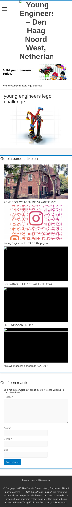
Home (5, 85)
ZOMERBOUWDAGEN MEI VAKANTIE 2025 (30, 202)
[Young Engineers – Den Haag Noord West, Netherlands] (36, 31)
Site (6, 449)
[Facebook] (32, 484)
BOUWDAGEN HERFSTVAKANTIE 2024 (28, 284)
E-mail (8, 439)
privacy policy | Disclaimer (36, 480)
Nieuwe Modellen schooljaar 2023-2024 (26, 365)
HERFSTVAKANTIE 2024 (18, 324)
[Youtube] (36, 484)
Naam (7, 428)
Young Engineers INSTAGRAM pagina (26, 243)
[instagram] (39, 484)
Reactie (8, 397)
